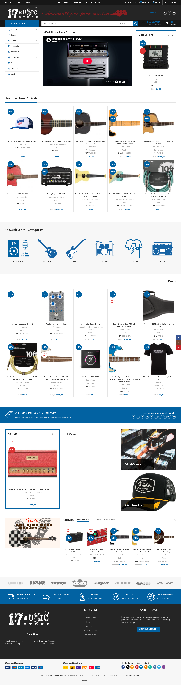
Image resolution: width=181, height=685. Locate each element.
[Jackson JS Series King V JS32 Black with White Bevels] (124, 306)
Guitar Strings (90, 380)
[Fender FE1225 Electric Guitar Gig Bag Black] (158, 306)
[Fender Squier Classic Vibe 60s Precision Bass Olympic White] (56, 359)
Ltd (119, 558)
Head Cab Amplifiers (56, 197)
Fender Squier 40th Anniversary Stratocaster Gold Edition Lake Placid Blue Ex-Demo (124, 379)
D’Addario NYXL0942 (90, 377)
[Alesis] (103, 583)
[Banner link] (148, 449)
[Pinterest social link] (147, 417)
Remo (22, 330)
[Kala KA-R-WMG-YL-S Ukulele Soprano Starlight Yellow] (90, 176)
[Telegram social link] (169, 417)
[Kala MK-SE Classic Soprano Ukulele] (56, 123)
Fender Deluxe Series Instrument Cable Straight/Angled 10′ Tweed (22, 378)
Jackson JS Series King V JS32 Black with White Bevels (124, 325)
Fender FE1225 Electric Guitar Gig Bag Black (159, 325)
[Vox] (60, 583)
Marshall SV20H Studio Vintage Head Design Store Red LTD (32, 489)
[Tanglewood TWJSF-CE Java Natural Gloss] (158, 123)
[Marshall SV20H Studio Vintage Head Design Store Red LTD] (32, 462)
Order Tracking (90, 626)
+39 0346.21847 (48, 644)
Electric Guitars (124, 147)
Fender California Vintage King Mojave (164, 550)
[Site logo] (23, 12)
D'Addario (155, 82)
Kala (56, 147)
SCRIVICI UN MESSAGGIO (148, 629)
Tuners (156, 79)
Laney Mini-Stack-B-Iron (90, 324)
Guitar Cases (158, 329)
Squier (56, 385)
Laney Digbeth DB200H (56, 194)
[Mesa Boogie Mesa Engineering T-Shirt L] (158, 359)
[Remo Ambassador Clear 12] (22, 306)
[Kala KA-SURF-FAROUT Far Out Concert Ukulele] (124, 176)
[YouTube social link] (174, 13)
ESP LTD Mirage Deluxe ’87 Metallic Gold (142, 550)
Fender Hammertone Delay (56, 324)
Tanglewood (90, 150)
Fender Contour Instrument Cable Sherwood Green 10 (158, 195)
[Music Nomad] (124, 583)
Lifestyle (159, 382)
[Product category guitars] (47, 251)
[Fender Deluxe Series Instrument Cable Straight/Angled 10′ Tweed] (22, 359)
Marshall (32, 496)
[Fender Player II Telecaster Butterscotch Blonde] (124, 123)
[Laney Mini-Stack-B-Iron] (90, 306)
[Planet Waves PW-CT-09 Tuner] (156, 56)
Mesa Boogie (158, 385)
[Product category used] (162, 251)
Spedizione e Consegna (90, 617)
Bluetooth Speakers (85, 327)
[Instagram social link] (169, 13)
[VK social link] (165, 417)
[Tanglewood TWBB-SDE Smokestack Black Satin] (90, 123)
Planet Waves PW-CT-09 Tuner (156, 76)
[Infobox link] (151, 23)
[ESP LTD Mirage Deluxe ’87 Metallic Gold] (142, 537)
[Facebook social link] (165, 13)
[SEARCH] (135, 23)
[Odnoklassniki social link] (156, 417)
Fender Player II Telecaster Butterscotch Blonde (124, 142)
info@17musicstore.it (47, 641)
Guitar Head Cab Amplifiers (32, 492)
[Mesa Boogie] (145, 583)
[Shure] (39, 583)
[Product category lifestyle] (134, 251)
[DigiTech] (82, 583)
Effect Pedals (56, 327)
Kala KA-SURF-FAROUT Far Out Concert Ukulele (124, 195)
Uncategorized (22, 144)
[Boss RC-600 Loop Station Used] (97, 537)
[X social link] (138, 417)
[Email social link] (142, 417)
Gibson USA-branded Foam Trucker (22, 141)
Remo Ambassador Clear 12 (22, 324)
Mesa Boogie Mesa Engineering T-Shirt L (158, 378)
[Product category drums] (105, 251)
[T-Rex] (167, 583)
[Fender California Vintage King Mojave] (164, 537)
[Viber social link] (174, 417)
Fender (124, 150)
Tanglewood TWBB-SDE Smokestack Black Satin (90, 142)
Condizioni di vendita (90, 630)
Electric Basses (56, 382)
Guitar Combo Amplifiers (95, 328)
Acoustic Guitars (90, 147)
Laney (56, 200)
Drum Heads (22, 327)
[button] (169, 35)
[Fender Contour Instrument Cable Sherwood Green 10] (158, 176)
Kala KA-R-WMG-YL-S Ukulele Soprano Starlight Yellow (90, 195)
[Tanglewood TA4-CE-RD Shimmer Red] (22, 176)
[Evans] (18, 583)
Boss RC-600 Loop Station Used (97, 550)
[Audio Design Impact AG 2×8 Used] (74, 537)
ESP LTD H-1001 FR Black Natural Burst (119, 550)
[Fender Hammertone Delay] (56, 306)
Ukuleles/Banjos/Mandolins (56, 144)
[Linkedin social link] (151, 417)
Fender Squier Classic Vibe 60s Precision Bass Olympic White (56, 378)
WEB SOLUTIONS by (90, 681)
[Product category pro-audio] (18, 251)
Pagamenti (90, 622)
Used (74, 557)
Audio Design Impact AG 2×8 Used (74, 550)
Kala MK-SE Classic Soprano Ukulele (56, 141)
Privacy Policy (90, 634)
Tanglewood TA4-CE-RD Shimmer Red (22, 194)
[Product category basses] (76, 251)
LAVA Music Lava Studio (59, 32)
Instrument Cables (158, 199)
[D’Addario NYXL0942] (90, 359)
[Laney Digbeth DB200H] (56, 176)
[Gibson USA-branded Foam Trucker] (22, 123)
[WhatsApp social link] (160, 417)
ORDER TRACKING (130, 2)
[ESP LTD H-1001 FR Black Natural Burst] (119, 537)
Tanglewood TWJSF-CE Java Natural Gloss (158, 142)
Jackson (124, 333)
